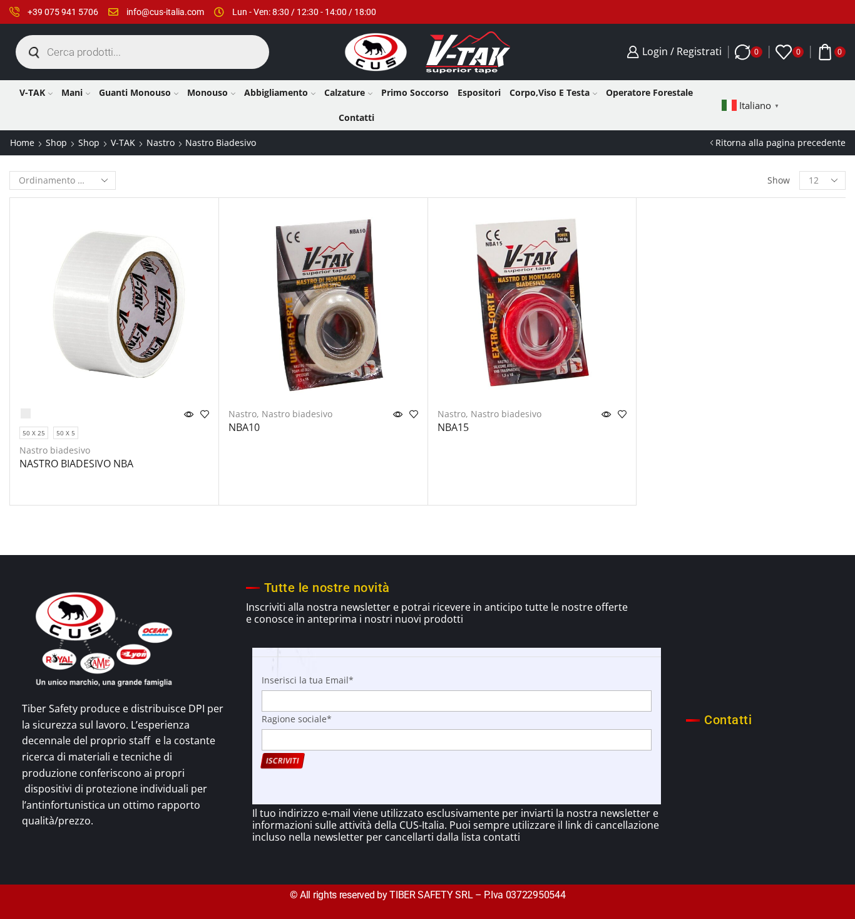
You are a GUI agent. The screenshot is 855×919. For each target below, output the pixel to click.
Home (22, 142)
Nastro (160, 142)
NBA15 (453, 427)
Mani (72, 92)
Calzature (344, 92)
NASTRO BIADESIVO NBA (76, 463)
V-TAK (32, 92)
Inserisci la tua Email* (308, 680)
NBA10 (244, 427)
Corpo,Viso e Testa (549, 92)
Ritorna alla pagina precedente (780, 142)
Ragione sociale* (297, 719)
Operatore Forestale (649, 92)
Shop (56, 142)
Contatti (356, 117)
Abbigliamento (276, 92)
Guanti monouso (135, 92)
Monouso (207, 92)
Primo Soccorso (415, 92)
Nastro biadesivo (54, 450)
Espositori (479, 92)
